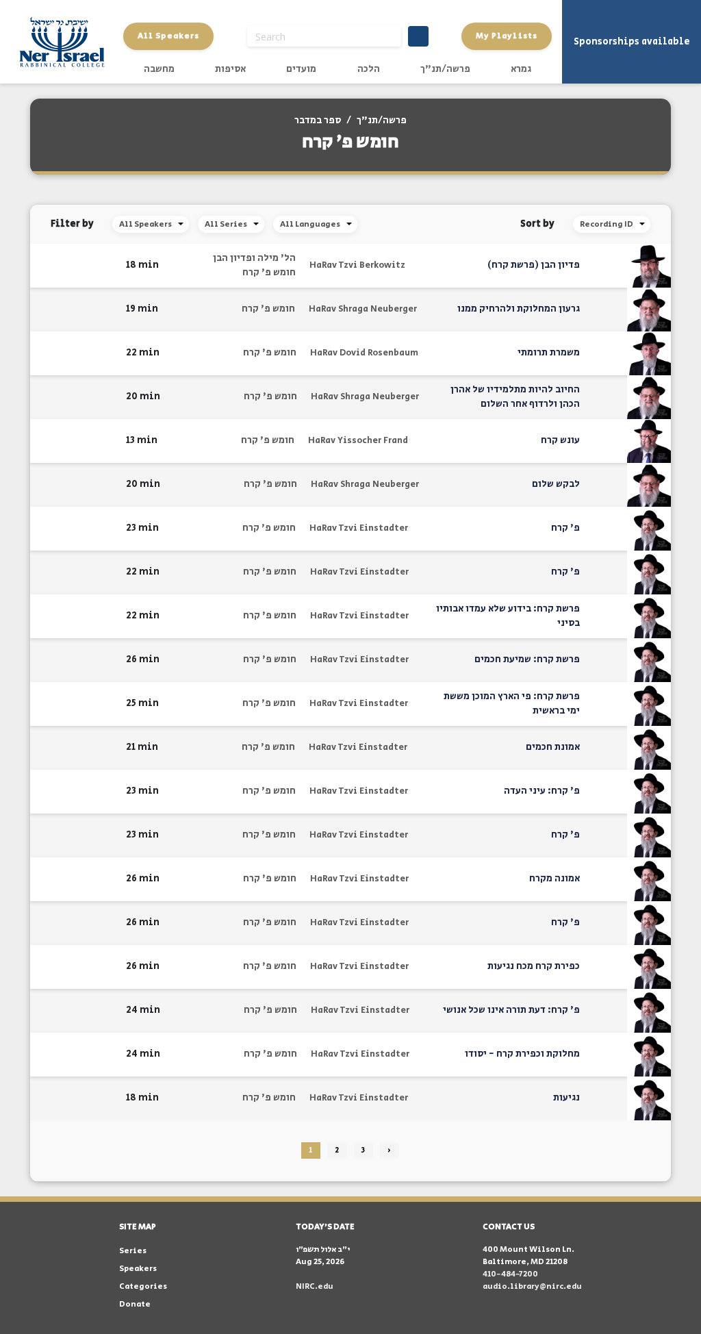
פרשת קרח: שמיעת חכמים (527, 659)
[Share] (69, 266)
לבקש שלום (556, 484)
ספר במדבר (317, 120)
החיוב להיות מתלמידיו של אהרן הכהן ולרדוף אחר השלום (515, 397)
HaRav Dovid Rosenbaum (364, 353)
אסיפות (230, 69)
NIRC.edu (314, 1286)
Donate (135, 1304)
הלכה (368, 69)
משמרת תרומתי (549, 353)
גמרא (521, 69)
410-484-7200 (510, 1274)
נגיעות (566, 1098)
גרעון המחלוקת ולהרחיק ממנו (518, 309)
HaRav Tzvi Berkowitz (357, 265)
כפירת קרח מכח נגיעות (533, 966)
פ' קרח (565, 528)
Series (132, 1251)
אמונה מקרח (554, 878)
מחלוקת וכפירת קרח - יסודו (522, 1054)
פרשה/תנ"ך (445, 69)
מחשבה (159, 69)
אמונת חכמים (553, 747)
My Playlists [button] (506, 36)
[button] (107, 265)
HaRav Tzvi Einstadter (358, 528)
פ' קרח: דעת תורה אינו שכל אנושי (511, 1010)
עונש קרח (560, 440)
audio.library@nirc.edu (532, 1286)
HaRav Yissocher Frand (358, 440)
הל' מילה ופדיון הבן (254, 258)
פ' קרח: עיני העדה (542, 791)
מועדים (301, 69)
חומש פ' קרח (269, 272)
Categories (143, 1286)
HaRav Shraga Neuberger (363, 309)
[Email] (47, 265)
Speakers (138, 1268)
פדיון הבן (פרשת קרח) (533, 265)
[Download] (90, 265)
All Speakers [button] (168, 36)
